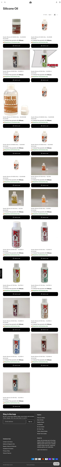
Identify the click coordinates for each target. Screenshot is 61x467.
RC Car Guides (40, 426)
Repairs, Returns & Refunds (9, 446)
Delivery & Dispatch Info (9, 444)
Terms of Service (7, 453)
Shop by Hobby (41, 417)
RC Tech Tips (40, 429)
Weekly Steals (40, 422)
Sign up (30, 421)
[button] (50, 14)
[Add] (27, 33)
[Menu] (1, 2)
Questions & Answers (8, 448)
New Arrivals (40, 420)
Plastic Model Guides (42, 431)
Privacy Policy (6, 450)
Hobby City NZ (9, 464)
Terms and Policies (31, 464)
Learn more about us (42, 449)
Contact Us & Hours (7, 441)
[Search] (5, 2)
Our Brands (40, 424)
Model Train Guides (42, 433)
